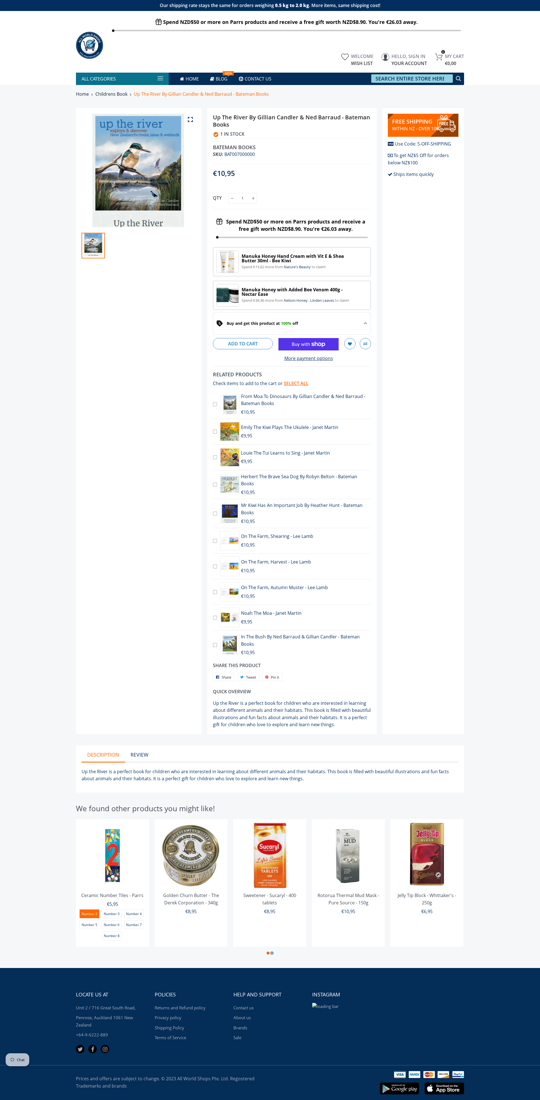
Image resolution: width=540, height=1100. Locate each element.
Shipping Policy (169, 1027)
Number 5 (89, 924)
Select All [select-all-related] (296, 383)
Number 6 (112, 924)
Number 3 (112, 913)
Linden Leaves (322, 300)
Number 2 (89, 913)
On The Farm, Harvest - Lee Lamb (276, 562)
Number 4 (134, 913)
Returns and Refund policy (180, 1007)
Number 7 (134, 924)
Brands (240, 1027)
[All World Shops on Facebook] (92, 1049)
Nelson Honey (296, 300)
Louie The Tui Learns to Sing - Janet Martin (285, 453)
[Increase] (253, 198)
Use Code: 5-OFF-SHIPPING (423, 144)
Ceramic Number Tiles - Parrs (112, 895)
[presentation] (87, 887)
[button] (268, 953)
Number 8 (112, 935)
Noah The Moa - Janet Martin (271, 613)
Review (139, 754)
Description (103, 754)
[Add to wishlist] (350, 343)
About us (242, 1017)
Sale (237, 1037)
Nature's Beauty (298, 266)
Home (82, 94)
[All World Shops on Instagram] (105, 1049)
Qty (217, 198)
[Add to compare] (365, 343)
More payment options (308, 358)
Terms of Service (170, 1037)
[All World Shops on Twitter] (80, 1049)
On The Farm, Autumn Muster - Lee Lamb (284, 587)
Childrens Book (111, 94)
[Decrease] (232, 198)
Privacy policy (168, 1017)
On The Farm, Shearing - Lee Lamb (277, 536)
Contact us (243, 1007)
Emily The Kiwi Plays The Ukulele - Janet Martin (289, 427)
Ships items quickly (413, 174)
